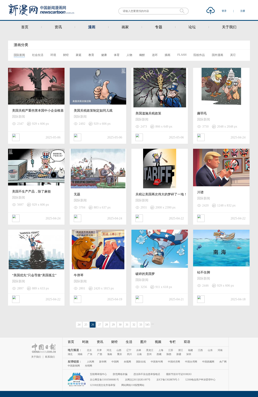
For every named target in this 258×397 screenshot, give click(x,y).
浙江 (180, 350)
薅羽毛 (202, 113)
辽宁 (128, 350)
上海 (160, 350)
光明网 (88, 365)
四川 (129, 354)
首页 (24, 27)
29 (113, 324)
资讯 (58, 27)
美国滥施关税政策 (148, 113)
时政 (85, 342)
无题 (77, 194)
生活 (129, 342)
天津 (99, 350)
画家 (125, 27)
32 (133, 324)
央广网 (223, 361)
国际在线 (141, 361)
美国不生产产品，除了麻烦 (31, 191)
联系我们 (50, 356)
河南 (220, 350)
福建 (190, 350)
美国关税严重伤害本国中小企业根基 (38, 110)
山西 (119, 350)
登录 (224, 10)
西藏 (159, 354)
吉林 (138, 350)
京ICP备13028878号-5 (167, 379)
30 (120, 324)
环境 (53, 55)
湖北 (70, 354)
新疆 (178, 354)
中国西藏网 (208, 361)
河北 (109, 350)
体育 (117, 55)
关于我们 (229, 27)
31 (127, 324)
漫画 (91, 27)
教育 (91, 55)
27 (99, 324)
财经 (66, 55)
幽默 (142, 55)
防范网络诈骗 (120, 374)
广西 (99, 354)
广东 (89, 354)
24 (79, 324)
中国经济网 (174, 361)
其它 (233, 55)
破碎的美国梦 (145, 273)
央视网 (127, 361)
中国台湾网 (191, 361)
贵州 (149, 354)
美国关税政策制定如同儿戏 (93, 110)
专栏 (172, 342)
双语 (187, 342)
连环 (155, 55)
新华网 (102, 361)
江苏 (170, 350)
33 (140, 324)
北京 (89, 350)
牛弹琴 (78, 275)
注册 (242, 10)
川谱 (200, 192)
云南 (139, 354)
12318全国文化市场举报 (102, 385)
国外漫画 (217, 55)
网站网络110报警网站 (132, 385)
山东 (210, 350)
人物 (129, 55)
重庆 (119, 354)
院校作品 (199, 55)
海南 (109, 354)
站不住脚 (203, 272)
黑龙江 (149, 350)
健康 (104, 55)
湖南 (80, 354)
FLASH (181, 54)
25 (85, 324)
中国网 (115, 361)
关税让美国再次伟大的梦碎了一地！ (161, 194)
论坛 (192, 27)
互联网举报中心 (98, 374)
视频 (158, 342)
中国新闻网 (74, 365)
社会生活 (37, 55)
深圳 (188, 354)
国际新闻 (19, 55)
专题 (158, 27)
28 (106, 324)
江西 (200, 350)
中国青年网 (157, 361)
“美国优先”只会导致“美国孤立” (34, 275)
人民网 (90, 361)
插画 (167, 55)
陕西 (168, 354)
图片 (143, 342)
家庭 (78, 55)
